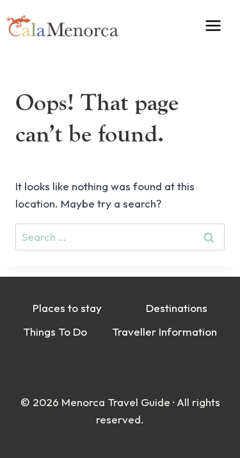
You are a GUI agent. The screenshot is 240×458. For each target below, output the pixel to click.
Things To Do (55, 331)
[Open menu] (222, 25)
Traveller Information (164, 331)
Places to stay (67, 308)
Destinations (176, 308)
